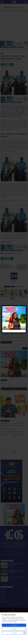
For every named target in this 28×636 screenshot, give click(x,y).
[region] (14, 624)
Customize (14, 629)
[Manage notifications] (24, 633)
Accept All (14, 625)
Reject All (14, 633)
